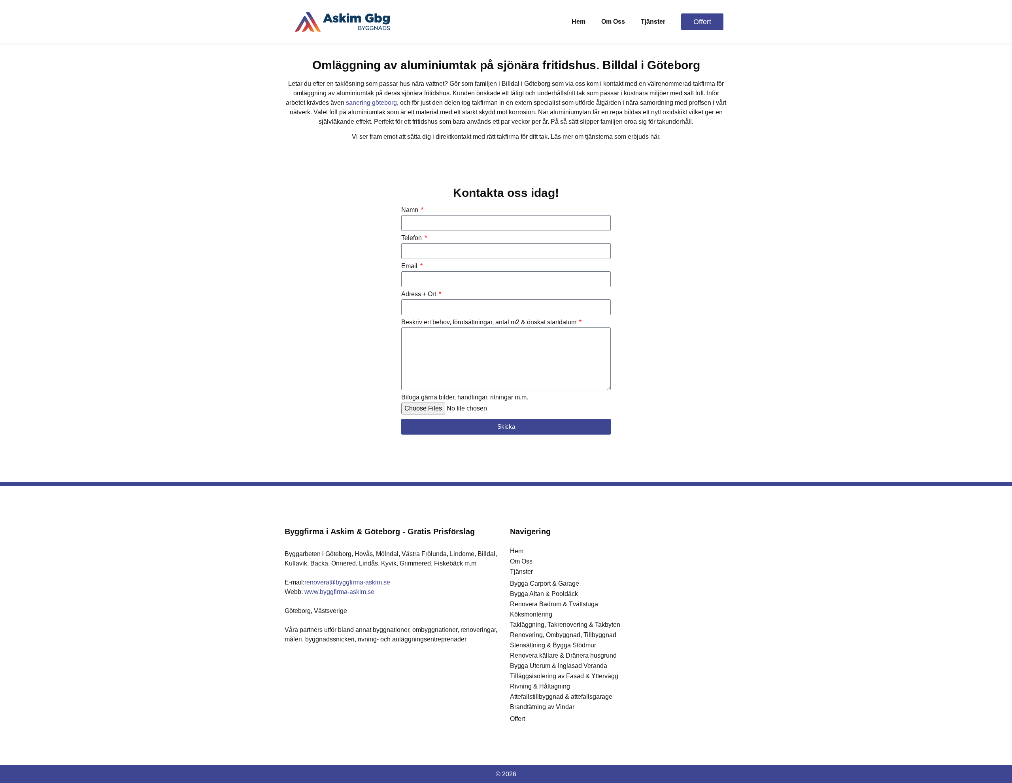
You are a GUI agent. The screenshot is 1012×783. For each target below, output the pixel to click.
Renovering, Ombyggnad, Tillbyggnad (563, 635)
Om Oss (613, 21)
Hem (578, 21)
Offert (517, 718)
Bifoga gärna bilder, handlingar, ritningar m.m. (464, 397)
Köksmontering (531, 614)
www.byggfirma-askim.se (339, 591)
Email (410, 266)
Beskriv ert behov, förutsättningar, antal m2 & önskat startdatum (489, 322)
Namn (410, 210)
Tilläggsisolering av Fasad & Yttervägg (564, 676)
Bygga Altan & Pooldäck (544, 593)
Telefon (412, 238)
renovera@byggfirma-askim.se (347, 582)
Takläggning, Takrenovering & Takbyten (565, 624)
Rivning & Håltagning (540, 686)
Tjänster (653, 21)
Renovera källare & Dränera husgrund (563, 655)
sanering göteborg (371, 102)
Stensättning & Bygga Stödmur (553, 645)
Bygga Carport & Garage (544, 583)
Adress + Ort (419, 294)
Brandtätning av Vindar (542, 707)
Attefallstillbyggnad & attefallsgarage (561, 696)
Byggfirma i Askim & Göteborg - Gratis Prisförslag (380, 531)
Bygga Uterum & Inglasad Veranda (558, 665)
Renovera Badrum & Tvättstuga (554, 604)
